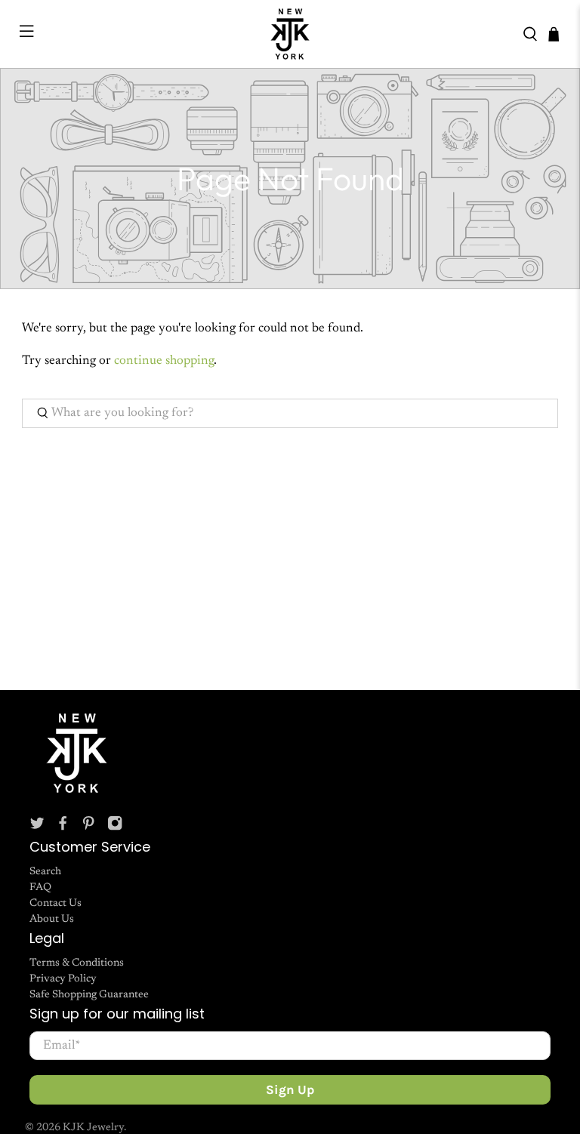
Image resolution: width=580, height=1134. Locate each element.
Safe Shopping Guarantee (89, 995)
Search (45, 872)
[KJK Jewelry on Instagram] (114, 828)
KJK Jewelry (93, 1128)
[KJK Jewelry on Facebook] (62, 828)
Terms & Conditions (76, 963)
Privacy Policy (63, 979)
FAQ (40, 888)
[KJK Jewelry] (290, 34)
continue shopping (164, 361)
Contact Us (55, 903)
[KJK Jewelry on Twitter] (37, 828)
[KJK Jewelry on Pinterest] (88, 828)
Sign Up (290, 1089)
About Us (51, 919)
